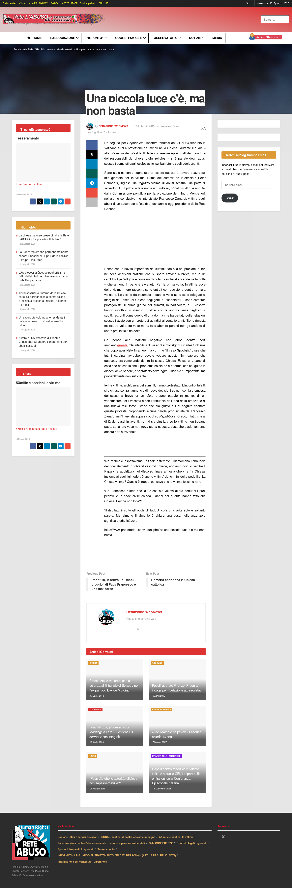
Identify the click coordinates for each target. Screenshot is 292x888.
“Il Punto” (95, 38)
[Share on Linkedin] (92, 164)
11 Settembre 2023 (161, 788)
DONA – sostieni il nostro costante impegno (128, 837)
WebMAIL (44, 3)
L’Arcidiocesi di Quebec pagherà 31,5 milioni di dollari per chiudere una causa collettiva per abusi (44, 276)
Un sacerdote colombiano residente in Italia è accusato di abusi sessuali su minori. (42, 321)
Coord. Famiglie (128, 38)
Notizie (195, 38)
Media (217, 38)
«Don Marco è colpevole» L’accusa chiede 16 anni (176, 734)
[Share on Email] (92, 193)
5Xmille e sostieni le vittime (38, 382)
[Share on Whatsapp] (92, 173)
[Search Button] (286, 19)
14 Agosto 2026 (27, 350)
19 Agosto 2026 (27, 329)
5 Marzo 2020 (23, 439)
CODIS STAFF (69, 3)
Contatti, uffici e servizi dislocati (77, 837)
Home (37, 38)
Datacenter (10, 3)
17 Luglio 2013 (96, 695)
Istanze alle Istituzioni (166, 756)
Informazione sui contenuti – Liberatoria (82, 861)
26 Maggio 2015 (97, 788)
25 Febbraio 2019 (145, 126)
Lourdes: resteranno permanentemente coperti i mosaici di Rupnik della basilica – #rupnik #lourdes (43, 255)
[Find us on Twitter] (247, 3)
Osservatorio (166, 38)
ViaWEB (33, 3)
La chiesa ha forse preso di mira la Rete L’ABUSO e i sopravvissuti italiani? (44, 237)
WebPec (55, 3)
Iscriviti (230, 198)
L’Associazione (62, 38)
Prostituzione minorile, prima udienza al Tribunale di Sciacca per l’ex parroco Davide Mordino (114, 685)
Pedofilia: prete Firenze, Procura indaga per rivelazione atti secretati (176, 687)
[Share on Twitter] (92, 154)
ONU (101, 3)
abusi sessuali (64, 49)
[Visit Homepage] (54, 19)
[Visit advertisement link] (186, 19)
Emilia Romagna (161, 709)
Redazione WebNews (113, 126)
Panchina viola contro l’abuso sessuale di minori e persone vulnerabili (101, 843)
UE (106, 3)
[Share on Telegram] (92, 183)
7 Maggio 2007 (159, 742)
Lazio (93, 756)
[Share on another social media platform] (92, 202)
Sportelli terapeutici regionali (76, 849)
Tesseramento (27, 138)
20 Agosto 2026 (27, 309)
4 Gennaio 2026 (24, 194)
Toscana (157, 663)
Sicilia (93, 663)
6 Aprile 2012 (158, 695)
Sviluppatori (88, 3)
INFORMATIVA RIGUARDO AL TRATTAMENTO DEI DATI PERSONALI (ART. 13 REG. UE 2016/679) (117, 855)
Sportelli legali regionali (192, 843)
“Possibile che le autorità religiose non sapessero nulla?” (113, 780)
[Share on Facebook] (92, 145)
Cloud (22, 3)
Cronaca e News (169, 126)
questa (122, 345)
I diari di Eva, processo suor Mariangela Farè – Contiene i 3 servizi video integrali (111, 731)
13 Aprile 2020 (96, 742)
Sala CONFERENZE (161, 843)
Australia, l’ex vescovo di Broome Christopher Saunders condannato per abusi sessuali (43, 342)
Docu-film (95, 709)
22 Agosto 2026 (27, 243)
